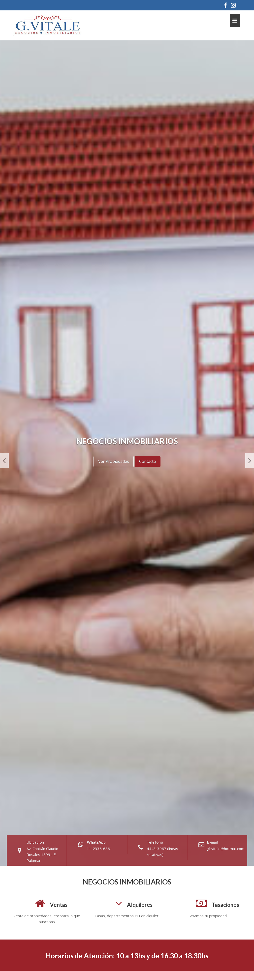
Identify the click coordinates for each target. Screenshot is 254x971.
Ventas (58, 904)
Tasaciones (225, 904)
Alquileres (140, 904)
